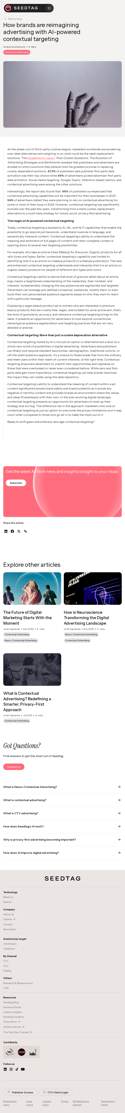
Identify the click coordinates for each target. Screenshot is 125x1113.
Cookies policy (46, 1103)
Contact (8, 924)
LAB (6, 987)
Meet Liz (8, 897)
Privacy (65, 1101)
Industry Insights (12, 1012)
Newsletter (9, 929)
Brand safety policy (10, 1103)
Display (7, 970)
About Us (8, 914)
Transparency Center (108, 1103)
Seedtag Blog (11, 1002)
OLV (5, 965)
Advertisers (10, 943)
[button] (49, 8)
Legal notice (29, 1103)
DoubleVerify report (41, 158)
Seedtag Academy (13, 1016)
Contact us (14, 766)
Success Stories (12, 1007)
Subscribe (16, 482)
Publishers (9, 948)
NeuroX (7, 902)
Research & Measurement (18, 983)
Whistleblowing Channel (81, 1103)
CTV (5, 961)
